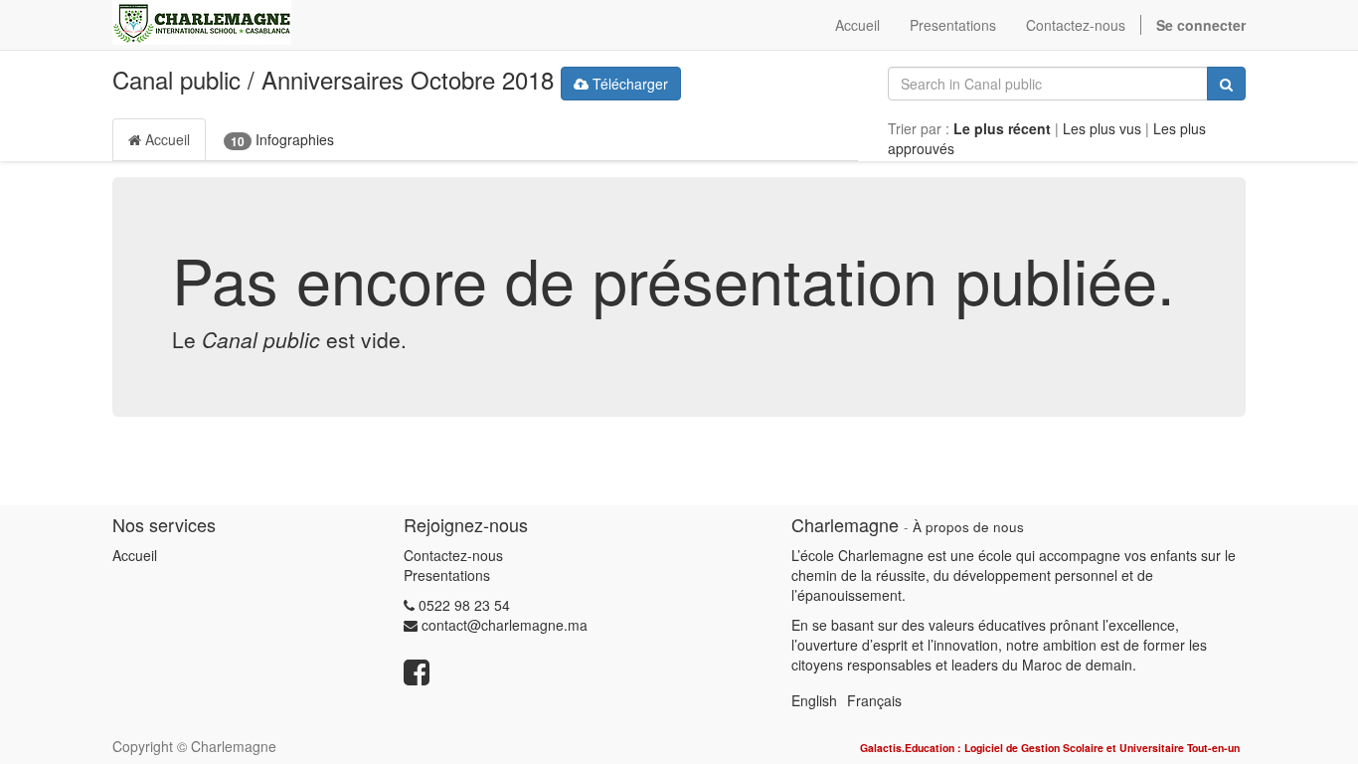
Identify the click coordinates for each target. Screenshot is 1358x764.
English (814, 700)
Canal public (176, 79)
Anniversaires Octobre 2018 (407, 79)
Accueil (165, 139)
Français (874, 700)
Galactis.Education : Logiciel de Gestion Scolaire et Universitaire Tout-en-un (1050, 747)
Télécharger (628, 84)
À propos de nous (968, 526)
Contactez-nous (453, 555)
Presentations (447, 575)
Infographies (282, 139)
